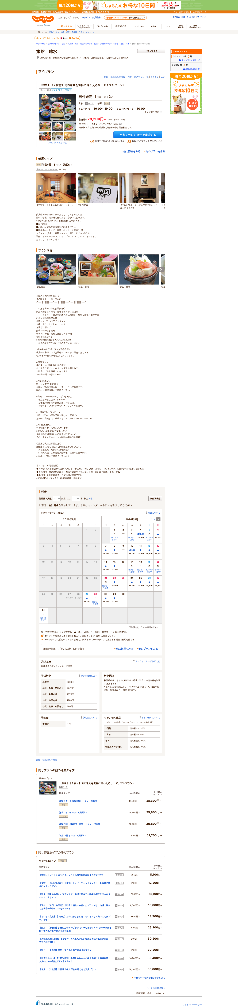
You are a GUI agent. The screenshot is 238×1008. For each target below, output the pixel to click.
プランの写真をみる (57, 142)
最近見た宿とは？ (193, 69)
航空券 (153, 26)
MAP (162, 77)
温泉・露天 (65, 32)
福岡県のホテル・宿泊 (56, 44)
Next (161, 188)
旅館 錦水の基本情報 (114, 77)
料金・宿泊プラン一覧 (138, 77)
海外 (180, 26)
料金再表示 (155, 498)
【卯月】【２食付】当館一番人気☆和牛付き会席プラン (65, 950)
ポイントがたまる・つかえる (47, 38)
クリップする (151, 51)
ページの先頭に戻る (155, 988)
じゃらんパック (84, 26)
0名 (91, 498)
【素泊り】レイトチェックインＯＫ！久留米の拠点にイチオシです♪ (71, 874)
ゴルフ (167, 26)
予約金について (90, 717)
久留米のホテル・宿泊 (109, 44)
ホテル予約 (40, 44)
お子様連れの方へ (89, 675)
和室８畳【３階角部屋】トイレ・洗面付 (78, 801)
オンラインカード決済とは (147, 661)
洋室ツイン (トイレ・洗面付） (73, 812)
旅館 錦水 (125, 44)
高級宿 (74, 32)
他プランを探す (95, 603)
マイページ (201, 17)
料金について (154, 512)
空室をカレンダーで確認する (138, 134)
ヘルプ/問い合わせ (198, 12)
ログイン (86, 17)
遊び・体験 (102, 26)
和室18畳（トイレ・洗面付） (73, 835)
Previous (40, 188)
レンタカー (139, 26)
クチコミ (154, 77)
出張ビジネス (54, 32)
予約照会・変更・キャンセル (184, 17)
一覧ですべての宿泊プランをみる (149, 977)
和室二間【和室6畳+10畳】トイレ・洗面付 (79, 824)
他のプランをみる (155, 151)
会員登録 (96, 17)
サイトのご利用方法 (182, 12)
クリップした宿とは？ (191, 60)
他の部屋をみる (131, 151)
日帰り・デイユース (86, 32)
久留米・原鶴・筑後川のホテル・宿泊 (83, 44)
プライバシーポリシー (192, 1004)
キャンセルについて (150, 717)
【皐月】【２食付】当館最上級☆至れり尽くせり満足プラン (67, 969)
